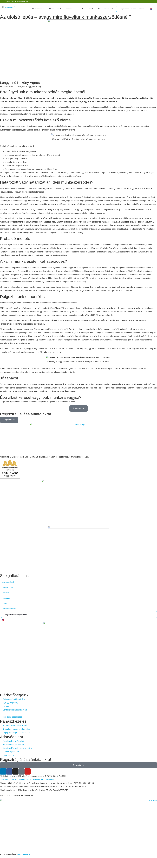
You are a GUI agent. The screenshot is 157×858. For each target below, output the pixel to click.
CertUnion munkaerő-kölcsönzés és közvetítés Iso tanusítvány (27, 780)
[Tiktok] (21, 771)
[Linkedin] (3, 771)
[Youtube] (28, 771)
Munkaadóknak (55, 9)
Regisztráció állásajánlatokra (132, 9)
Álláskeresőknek (38, 9)
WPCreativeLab (24, 854)
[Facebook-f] (9, 771)
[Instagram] (15, 771)
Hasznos (68, 9)
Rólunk (90, 9)
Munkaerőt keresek (105, 9)
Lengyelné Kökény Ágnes (20, 83)
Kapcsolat (80, 9)
